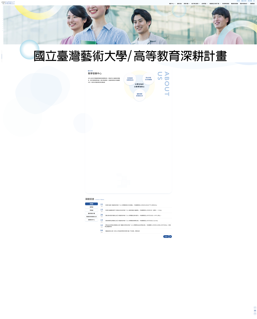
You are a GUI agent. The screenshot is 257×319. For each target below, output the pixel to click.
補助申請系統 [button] (244, 4)
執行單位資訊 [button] (196, 4)
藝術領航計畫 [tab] (91, 213)
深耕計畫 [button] (187, 4)
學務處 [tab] (91, 210)
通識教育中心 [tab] (91, 220)
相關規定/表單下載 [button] (215, 4)
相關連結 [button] (252, 3)
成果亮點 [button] (205, 4)
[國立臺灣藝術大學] (8, 2)
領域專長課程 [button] (225, 3)
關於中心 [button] (172, 4)
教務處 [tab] (91, 204)
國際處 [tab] (91, 207)
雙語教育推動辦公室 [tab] (91, 216)
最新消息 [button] (179, 3)
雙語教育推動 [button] (234, 3)
